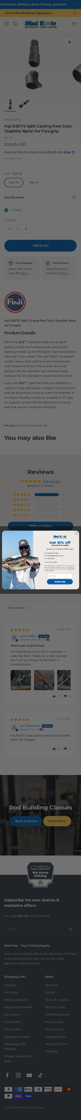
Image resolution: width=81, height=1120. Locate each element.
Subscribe (59, 582)
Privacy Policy (71, 569)
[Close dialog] (76, 533)
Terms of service (49, 570)
